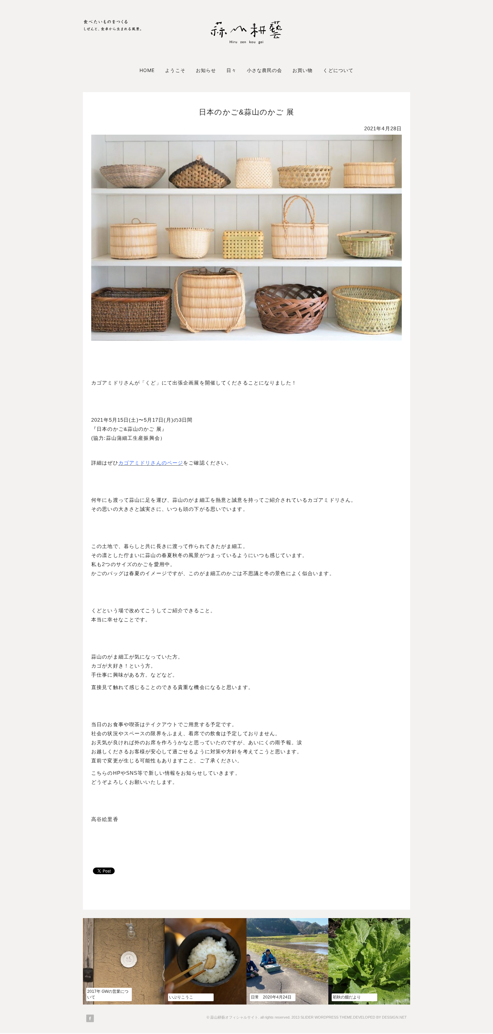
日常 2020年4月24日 (271, 997)
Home (147, 70)
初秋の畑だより (347, 997)
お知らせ (206, 70)
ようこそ (175, 70)
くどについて (338, 70)
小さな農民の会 (264, 70)
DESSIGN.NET (394, 1017)
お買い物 (302, 70)
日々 (231, 70)
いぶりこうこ (181, 997)
